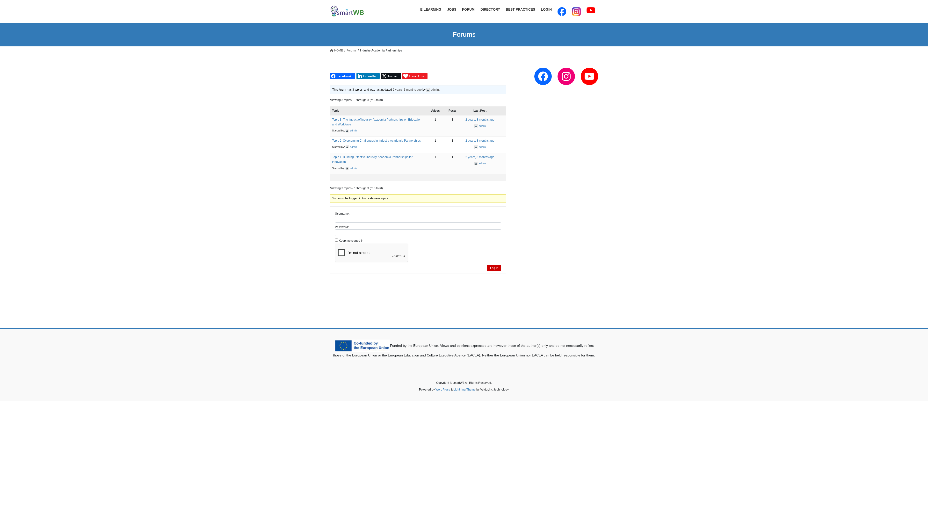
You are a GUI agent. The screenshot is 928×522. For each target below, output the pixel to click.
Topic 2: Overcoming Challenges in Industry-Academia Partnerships (376, 140)
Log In (494, 268)
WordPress (442, 389)
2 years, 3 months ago (407, 89)
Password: (342, 227)
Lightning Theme (464, 389)
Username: (342, 213)
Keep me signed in (351, 240)
